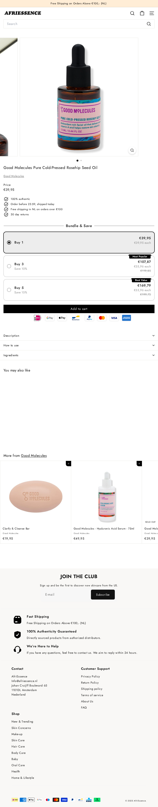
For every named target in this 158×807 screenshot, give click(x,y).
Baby (15, 759)
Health (16, 771)
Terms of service (92, 695)
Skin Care (18, 740)
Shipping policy (91, 689)
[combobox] (79, 23)
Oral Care (18, 765)
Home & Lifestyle (23, 778)
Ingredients (11, 355)
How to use (11, 345)
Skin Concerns (21, 728)
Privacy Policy (90, 676)
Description (11, 336)
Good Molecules (13, 176)
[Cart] (142, 13)
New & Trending (22, 721)
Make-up (17, 734)
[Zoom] (132, 150)
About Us (87, 701)
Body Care (19, 753)
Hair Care (18, 746)
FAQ (84, 707)
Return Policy (90, 682)
